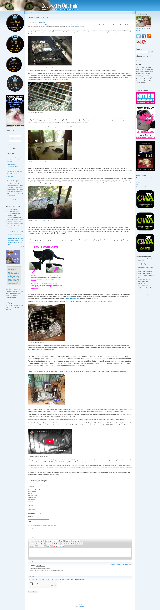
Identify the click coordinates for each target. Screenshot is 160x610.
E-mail (30, 521)
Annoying (30, 493)
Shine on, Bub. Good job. (144, 279)
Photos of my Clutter (13, 166)
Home (29, 12)
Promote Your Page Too (141, 186)
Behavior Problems (32, 495)
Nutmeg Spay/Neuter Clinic (72, 298)
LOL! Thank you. (142, 288)
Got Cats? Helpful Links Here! (15, 171)
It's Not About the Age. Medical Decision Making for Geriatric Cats (15, 242)
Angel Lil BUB (141, 275)
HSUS (77, 419)
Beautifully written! (142, 259)
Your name (31, 516)
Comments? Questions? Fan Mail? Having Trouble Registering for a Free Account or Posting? (14, 293)
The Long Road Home (13, 211)
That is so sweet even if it (144, 292)
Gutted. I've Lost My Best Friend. (16, 238)
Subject (30, 533)
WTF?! (29, 507)
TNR (29, 503)
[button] (32, 541)
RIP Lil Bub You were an (144, 283)
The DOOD (138, 182)
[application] (80, 549)
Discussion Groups (12, 169)
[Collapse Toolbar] (130, 546)
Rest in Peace (31, 499)
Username (15, 134)
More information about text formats (120, 564)
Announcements (32, 491)
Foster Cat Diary (12, 164)
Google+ (82, 604)
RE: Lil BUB (141, 267)
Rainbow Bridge (32, 497)
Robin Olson (42, 22)
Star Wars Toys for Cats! (13, 183)
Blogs (32, 12)
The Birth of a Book (12, 174)
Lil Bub (139, 271)
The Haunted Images (13, 209)
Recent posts (11, 176)
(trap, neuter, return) (73, 26)
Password (15, 139)
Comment (31, 538)
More (22, 202)
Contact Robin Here (11, 297)
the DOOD (42, 221)
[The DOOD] (137, 185)
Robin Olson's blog (39, 12)
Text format (32, 565)
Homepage (30, 528)
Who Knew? (31, 505)
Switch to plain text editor (34, 561)
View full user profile (141, 86)
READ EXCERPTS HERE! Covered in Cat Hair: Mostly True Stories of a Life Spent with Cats (14, 158)
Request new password (13, 144)
